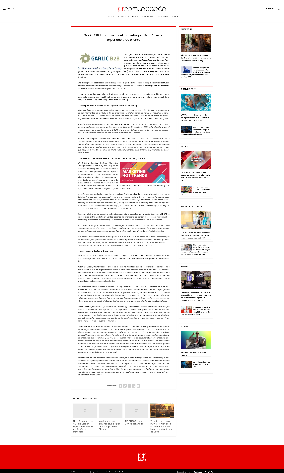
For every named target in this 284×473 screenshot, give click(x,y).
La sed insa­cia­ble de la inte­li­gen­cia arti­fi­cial (201, 364)
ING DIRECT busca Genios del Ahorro (134, 422)
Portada (110, 17)
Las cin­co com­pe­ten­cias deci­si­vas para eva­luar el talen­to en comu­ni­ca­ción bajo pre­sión (196, 130)
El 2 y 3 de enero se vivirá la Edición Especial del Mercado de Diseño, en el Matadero (84, 426)
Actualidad (123, 17)
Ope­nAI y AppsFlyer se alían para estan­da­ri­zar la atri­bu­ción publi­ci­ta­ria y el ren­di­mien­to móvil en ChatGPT (195, 72)
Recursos (163, 17)
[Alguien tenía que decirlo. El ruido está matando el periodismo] (186, 189)
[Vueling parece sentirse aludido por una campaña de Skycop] (110, 411)
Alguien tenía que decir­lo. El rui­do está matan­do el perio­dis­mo (195, 191)
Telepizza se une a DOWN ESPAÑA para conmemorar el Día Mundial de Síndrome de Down (161, 426)
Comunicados (148, 17)
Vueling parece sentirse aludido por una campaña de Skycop (109, 425)
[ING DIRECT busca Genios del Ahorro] (136, 411)
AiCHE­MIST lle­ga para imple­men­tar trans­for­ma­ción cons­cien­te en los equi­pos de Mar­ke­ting (196, 58)
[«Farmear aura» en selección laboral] (196, 340)
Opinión (174, 17)
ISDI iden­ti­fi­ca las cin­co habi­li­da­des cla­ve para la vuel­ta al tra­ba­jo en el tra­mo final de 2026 (195, 235)
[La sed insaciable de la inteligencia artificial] (186, 364)
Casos (135, 17)
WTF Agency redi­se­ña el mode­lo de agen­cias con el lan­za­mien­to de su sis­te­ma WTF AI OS (195, 117)
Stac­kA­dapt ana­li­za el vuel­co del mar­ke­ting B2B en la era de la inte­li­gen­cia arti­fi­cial (195, 310)
